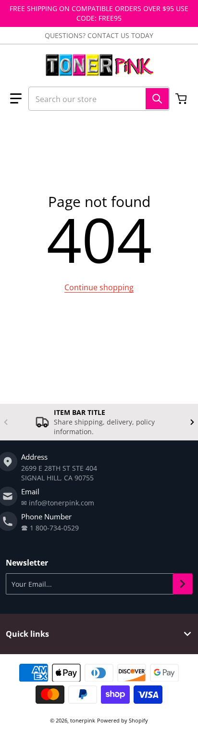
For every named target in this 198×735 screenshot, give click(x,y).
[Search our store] (157, 98)
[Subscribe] (183, 583)
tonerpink (82, 720)
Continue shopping (99, 287)
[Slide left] (6, 422)
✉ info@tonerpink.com (57, 502)
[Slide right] (192, 422)
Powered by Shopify (122, 720)
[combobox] (99, 98)
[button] (16, 98)
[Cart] (182, 99)
